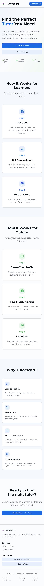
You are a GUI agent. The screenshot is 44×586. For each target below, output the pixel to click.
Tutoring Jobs (7, 549)
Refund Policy (35, 579)
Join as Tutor (23, 564)
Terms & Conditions (6, 579)
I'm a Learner (23, 46)
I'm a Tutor (23, 52)
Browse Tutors (8, 546)
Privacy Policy (22, 579)
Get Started (36, 4)
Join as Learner (23, 559)
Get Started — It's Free (22, 513)
